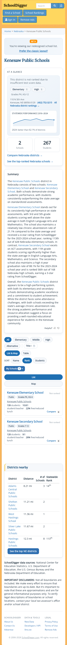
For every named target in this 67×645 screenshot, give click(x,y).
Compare (51, 411)
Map (33, 383)
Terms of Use (51, 625)
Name (16, 360)
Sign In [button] (11, 19)
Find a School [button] (12, 12)
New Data (29, 621)
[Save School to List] (58, 412)
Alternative (12, 345)
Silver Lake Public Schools (14, 530)
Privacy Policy (51, 621)
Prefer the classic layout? (33, 51)
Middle (36, 339)
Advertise (8, 629)
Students (39, 360)
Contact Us (9, 625)
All (8, 339)
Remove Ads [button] (27, 19)
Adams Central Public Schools (12, 491)
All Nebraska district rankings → (33, 104)
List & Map (12, 353)
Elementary (20, 89)
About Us (8, 621)
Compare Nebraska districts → (24, 155)
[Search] (54, 5)
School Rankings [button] (34, 12)
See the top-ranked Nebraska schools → (30, 161)
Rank (27, 360)
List (33, 377)
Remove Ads (51, 629)
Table (26, 353)
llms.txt (28, 629)
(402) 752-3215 (44, 102)
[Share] (61, 5)
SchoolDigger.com (30, 637)
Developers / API (32, 625)
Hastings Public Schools (13, 542)
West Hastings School (13, 517)
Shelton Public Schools (12, 505)
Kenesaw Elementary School (24, 207)
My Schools (13, 368)
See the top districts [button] (23, 551)
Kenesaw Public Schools (26, 181)
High (38, 89)
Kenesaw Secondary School (34, 245)
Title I (30, 345)
